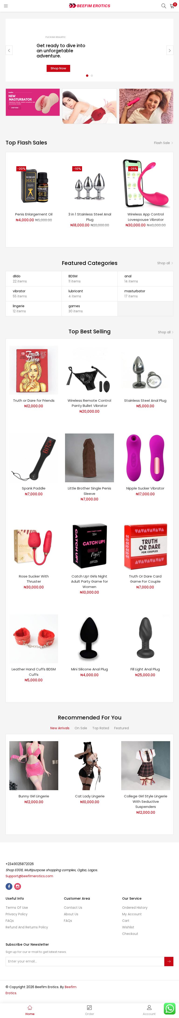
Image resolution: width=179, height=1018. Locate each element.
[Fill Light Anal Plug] (145, 638)
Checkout (130, 933)
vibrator (19, 291)
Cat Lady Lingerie (90, 796)
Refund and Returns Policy (27, 927)
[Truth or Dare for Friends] (33, 369)
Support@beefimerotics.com (29, 876)
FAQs (10, 920)
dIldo (17, 276)
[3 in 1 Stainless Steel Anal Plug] (89, 183)
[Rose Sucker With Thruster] (33, 545)
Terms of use (17, 907)
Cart (125, 920)
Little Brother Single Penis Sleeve (89, 491)
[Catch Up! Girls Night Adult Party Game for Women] (89, 545)
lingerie (18, 306)
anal (127, 276)
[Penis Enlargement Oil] (33, 183)
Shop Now (58, 68)
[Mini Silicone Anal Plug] (89, 638)
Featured (121, 728)
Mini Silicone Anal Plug (89, 669)
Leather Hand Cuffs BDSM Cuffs (34, 672)
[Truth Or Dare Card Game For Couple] (145, 545)
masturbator (134, 291)
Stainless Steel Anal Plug (145, 400)
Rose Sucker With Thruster (34, 579)
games (74, 306)
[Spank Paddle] (33, 457)
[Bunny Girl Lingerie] (33, 765)
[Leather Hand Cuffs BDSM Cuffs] (33, 638)
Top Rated (100, 728)
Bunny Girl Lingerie (34, 796)
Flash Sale (162, 143)
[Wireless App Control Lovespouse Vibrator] (145, 183)
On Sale (81, 728)
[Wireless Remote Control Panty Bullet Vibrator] (89, 369)
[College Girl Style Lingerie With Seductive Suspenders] (145, 765)
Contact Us (73, 907)
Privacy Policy (17, 914)
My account (132, 914)
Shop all (163, 263)
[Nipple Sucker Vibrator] (145, 457)
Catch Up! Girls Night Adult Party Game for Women (89, 581)
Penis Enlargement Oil (33, 214)
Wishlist (128, 927)
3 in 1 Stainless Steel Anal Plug (89, 217)
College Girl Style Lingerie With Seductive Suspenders (145, 801)
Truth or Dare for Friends (34, 400)
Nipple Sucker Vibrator (145, 488)
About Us (71, 914)
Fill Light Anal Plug (145, 669)
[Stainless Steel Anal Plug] (145, 369)
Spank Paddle (33, 488)
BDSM (73, 276)
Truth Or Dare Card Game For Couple (145, 579)
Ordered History (135, 907)
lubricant (76, 291)
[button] (172, 6)
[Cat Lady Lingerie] (89, 765)
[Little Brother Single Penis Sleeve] (89, 457)
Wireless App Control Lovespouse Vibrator (145, 217)
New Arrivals (59, 728)
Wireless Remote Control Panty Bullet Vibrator (89, 403)
